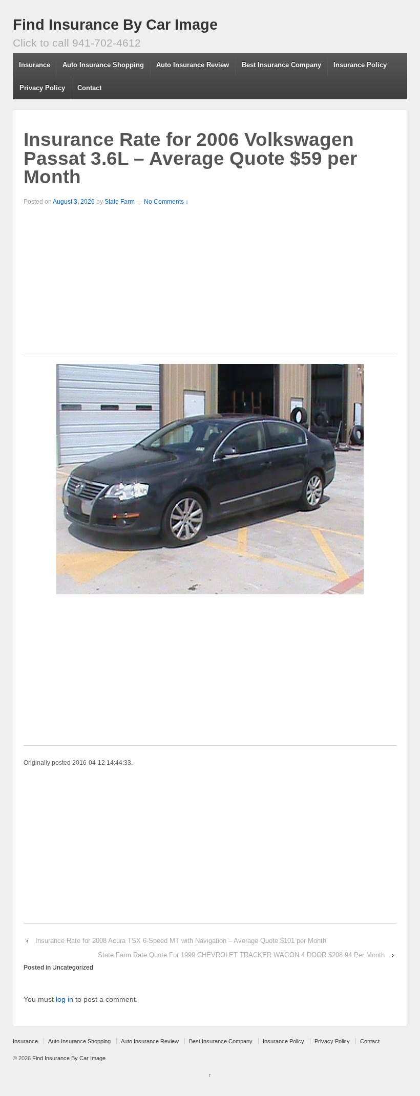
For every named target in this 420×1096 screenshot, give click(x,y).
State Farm (119, 201)
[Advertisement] (210, 284)
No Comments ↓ (166, 201)
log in (64, 999)
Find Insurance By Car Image (115, 24)
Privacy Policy (42, 88)
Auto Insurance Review (192, 65)
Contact (89, 88)
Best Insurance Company (281, 65)
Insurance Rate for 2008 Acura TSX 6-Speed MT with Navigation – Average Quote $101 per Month (180, 940)
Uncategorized (72, 967)
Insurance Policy (360, 65)
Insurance (34, 65)
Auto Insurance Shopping (103, 65)
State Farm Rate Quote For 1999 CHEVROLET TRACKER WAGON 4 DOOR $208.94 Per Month (241, 955)
